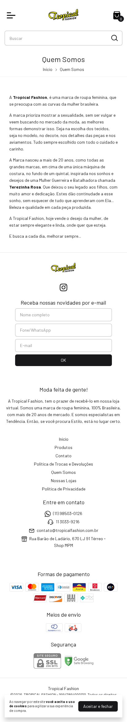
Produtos (63, 447)
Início (47, 69)
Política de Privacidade (63, 488)
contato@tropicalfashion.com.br (67, 530)
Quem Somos (63, 472)
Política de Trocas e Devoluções (63, 463)
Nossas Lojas (63, 480)
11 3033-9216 (68, 522)
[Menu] (12, 15)
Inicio (63, 439)
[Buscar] (114, 38)
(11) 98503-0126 (67, 513)
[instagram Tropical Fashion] (63, 287)
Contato (63, 455)
